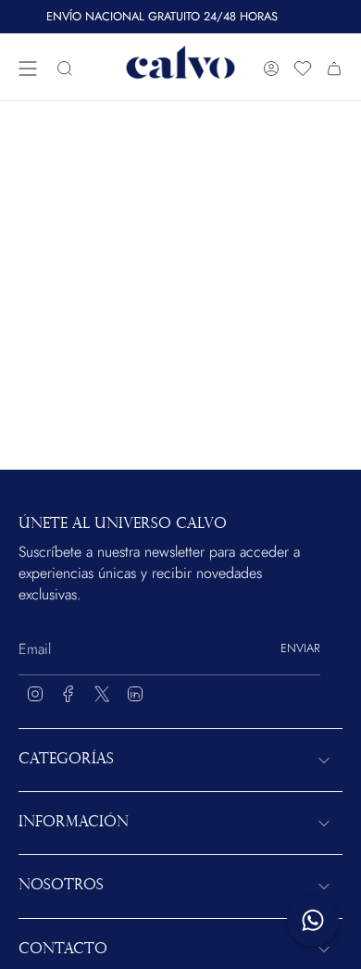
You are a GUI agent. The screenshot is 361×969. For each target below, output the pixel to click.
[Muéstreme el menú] (27, 69)
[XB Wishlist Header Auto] (303, 68)
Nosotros (61, 885)
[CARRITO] (334, 69)
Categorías (66, 759)
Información (74, 822)
